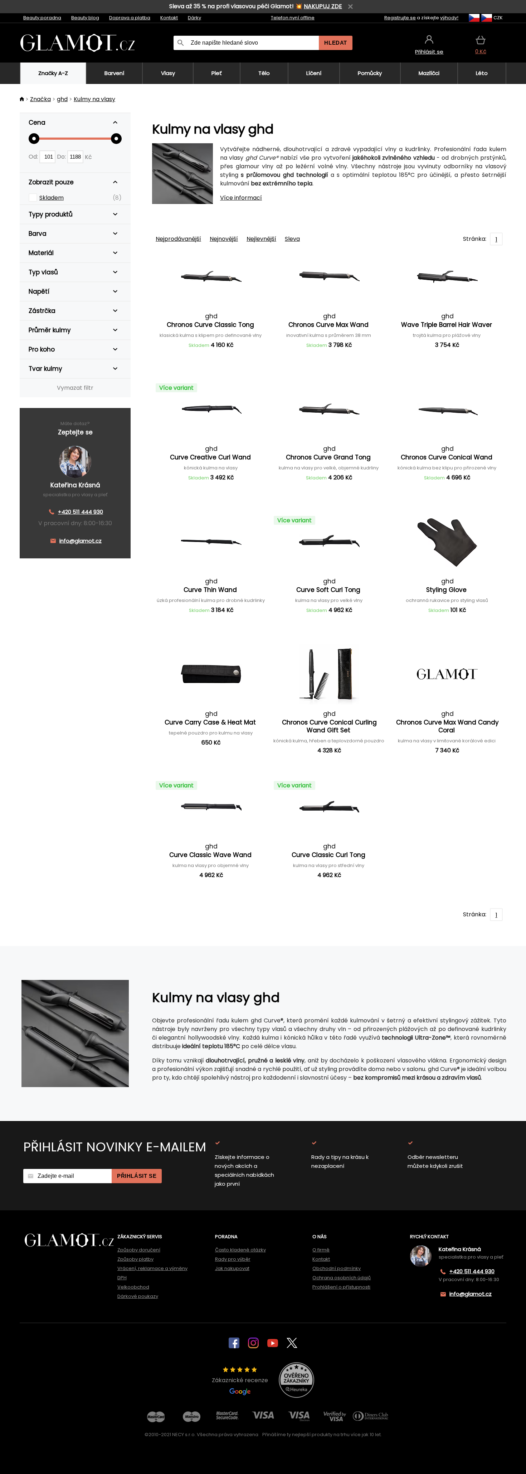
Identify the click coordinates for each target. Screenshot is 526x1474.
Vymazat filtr (75, 388)
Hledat (335, 43)
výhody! (449, 17)
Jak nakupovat (232, 1268)
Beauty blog (85, 17)
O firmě (321, 1249)
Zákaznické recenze (240, 1380)
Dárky (194, 17)
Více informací (241, 198)
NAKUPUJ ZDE (323, 6)
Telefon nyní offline (293, 17)
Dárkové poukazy (137, 1296)
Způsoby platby (135, 1259)
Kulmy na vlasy (94, 99)
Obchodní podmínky (336, 1268)
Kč (88, 157)
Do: (62, 157)
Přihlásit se (136, 1176)
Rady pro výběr (232, 1259)
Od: (34, 157)
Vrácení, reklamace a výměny (152, 1268)
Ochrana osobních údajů (341, 1277)
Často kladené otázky (240, 1249)
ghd (62, 99)
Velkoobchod (133, 1287)
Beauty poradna (42, 17)
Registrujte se (400, 17)
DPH (122, 1277)
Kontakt (169, 17)
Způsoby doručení (138, 1249)
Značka (40, 99)
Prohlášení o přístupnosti (341, 1287)
